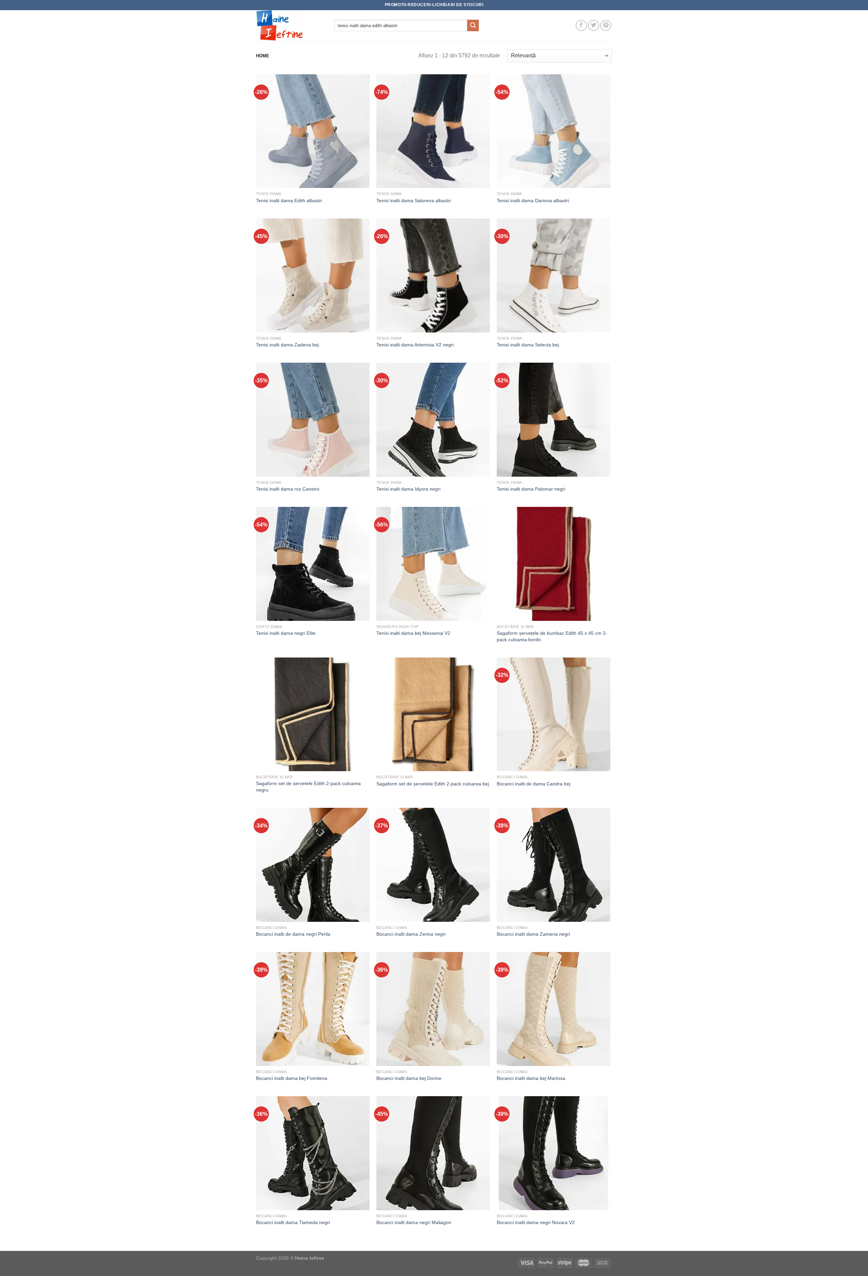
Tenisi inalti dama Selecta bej (528, 344)
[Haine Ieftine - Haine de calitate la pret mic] (290, 25)
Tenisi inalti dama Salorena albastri (413, 200)
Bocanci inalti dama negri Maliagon (413, 1222)
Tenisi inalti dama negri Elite (286, 633)
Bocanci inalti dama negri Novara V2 (536, 1222)
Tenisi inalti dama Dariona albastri (533, 200)
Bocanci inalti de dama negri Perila (293, 934)
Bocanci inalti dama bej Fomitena (291, 1078)
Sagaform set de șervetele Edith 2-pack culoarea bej (432, 783)
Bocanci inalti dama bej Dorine (408, 1078)
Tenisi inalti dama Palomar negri (531, 489)
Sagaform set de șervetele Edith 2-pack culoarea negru (308, 787)
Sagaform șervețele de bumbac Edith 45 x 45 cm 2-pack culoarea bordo (552, 636)
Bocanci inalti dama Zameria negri (533, 934)
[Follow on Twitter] (593, 25)
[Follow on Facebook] (581, 25)
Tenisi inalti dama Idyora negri (408, 489)
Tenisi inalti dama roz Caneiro (287, 489)
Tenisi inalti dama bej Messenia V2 (413, 633)
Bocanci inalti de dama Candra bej (533, 783)
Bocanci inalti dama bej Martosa (531, 1078)
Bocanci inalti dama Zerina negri (411, 934)
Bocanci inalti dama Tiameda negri (293, 1222)
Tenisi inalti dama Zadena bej (287, 344)
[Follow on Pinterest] (605, 25)
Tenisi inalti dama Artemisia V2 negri (415, 344)
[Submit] (473, 25)
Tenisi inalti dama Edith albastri (289, 200)
